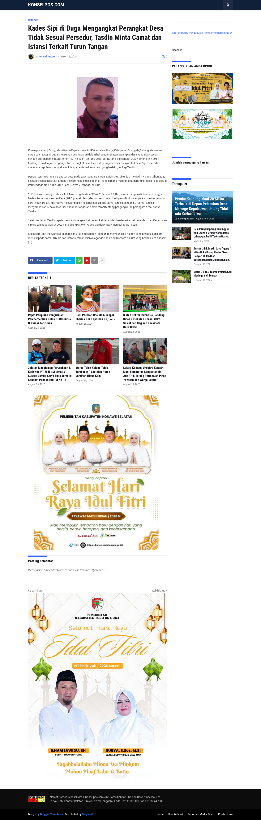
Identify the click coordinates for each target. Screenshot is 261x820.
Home (160, 814)
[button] (228, 5)
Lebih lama (158, 590)
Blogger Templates (51, 814)
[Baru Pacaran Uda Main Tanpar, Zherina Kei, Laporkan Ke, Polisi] (97, 298)
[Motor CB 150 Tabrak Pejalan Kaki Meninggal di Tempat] (181, 276)
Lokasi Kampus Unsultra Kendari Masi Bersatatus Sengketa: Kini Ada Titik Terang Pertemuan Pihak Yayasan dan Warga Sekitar (144, 373)
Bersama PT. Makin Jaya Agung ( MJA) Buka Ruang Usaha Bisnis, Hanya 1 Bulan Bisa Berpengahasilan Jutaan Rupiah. (212, 254)
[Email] (94, 260)
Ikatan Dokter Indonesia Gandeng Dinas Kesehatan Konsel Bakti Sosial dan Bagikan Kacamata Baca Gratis (144, 321)
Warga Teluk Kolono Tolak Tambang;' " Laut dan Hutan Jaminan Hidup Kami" (93, 372)
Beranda (33, 20)
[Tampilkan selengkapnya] (102, 260)
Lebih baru (36, 590)
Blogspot (87, 814)
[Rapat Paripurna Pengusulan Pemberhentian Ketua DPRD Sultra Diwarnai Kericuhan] (50, 298)
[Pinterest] (87, 260)
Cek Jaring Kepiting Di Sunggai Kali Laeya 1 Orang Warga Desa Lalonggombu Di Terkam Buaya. (211, 232)
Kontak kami (225, 814)
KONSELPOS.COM (46, 4)
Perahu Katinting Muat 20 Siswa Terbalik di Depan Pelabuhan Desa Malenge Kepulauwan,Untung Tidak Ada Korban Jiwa (202, 206)
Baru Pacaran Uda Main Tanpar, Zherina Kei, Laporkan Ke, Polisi (95, 317)
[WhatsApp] (79, 260)
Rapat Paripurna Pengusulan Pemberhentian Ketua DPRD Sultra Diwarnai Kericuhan (49, 319)
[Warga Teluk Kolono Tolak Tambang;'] (97, 351)
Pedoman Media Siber (200, 814)
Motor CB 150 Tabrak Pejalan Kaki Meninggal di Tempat (213, 273)
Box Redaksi (175, 814)
